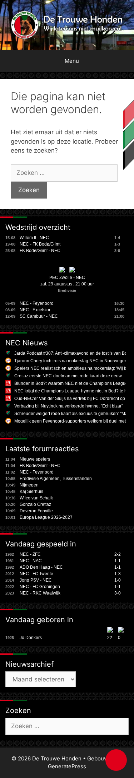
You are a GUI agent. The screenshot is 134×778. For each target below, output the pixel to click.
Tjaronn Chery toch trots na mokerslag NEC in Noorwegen (70, 360)
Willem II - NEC (34, 237)
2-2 (117, 554)
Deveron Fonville (36, 510)
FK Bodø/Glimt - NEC (40, 250)
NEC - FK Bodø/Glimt (40, 244)
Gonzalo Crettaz (35, 504)
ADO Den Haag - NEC (41, 567)
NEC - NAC (31, 560)
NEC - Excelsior (35, 309)
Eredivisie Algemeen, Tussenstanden (56, 478)
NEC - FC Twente (36, 573)
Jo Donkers (31, 637)
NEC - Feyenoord (37, 303)
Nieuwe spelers (35, 459)
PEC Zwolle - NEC (67, 277)
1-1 (117, 560)
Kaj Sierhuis (31, 491)
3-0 (117, 593)
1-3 (117, 573)
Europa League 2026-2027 (46, 517)
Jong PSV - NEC (36, 580)
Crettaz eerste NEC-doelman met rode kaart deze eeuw (68, 375)
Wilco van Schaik (36, 497)
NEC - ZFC (30, 554)
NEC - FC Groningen (40, 586)
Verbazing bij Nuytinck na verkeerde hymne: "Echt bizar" (68, 406)
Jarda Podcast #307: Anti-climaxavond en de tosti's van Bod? (73, 353)
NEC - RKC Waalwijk (40, 593)
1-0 (117, 580)
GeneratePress (67, 766)
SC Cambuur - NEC (39, 316)
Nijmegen (29, 485)
